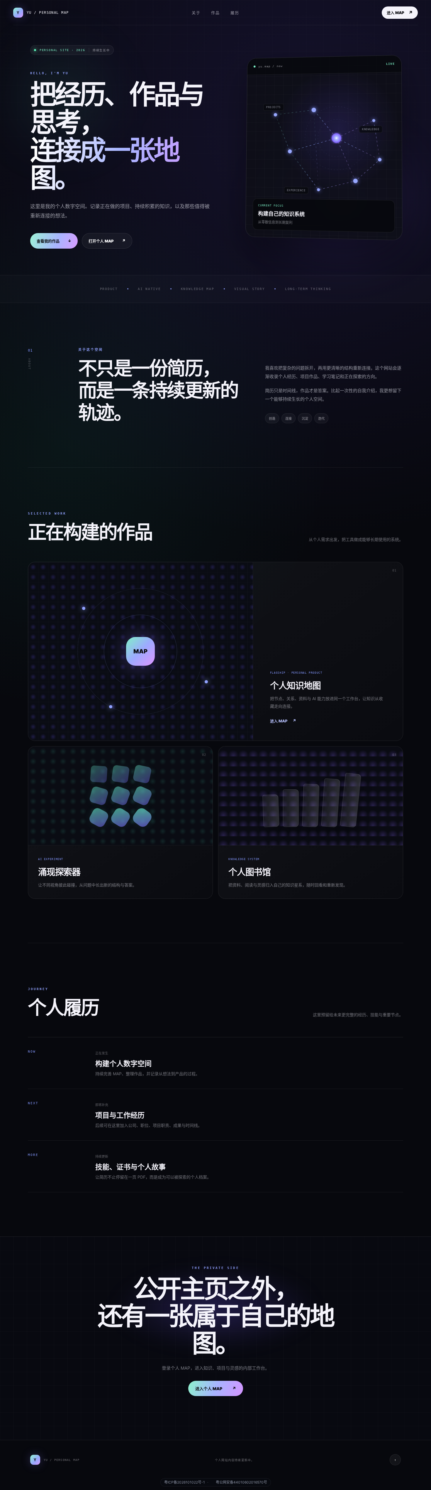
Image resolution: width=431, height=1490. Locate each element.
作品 (215, 12)
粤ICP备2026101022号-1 (184, 1482)
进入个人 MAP (215, 1388)
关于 (196, 12)
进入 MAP (400, 13)
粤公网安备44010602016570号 (241, 1482)
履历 (234, 12)
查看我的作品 (54, 240)
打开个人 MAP (107, 240)
